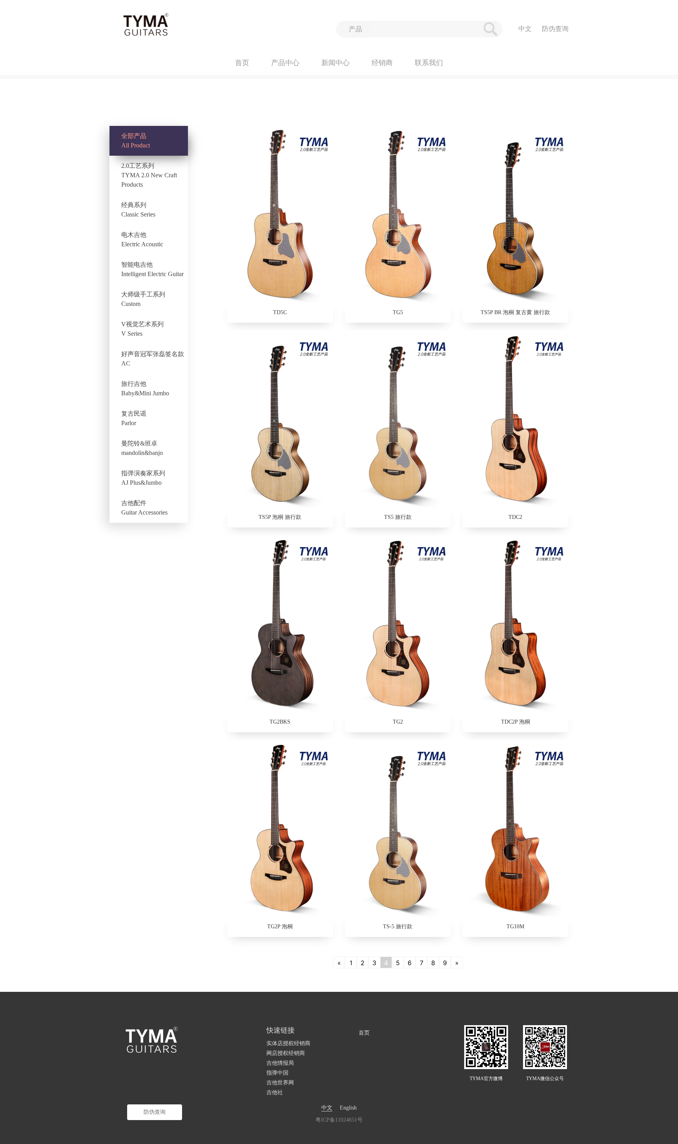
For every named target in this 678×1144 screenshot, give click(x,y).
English (348, 1108)
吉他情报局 (280, 1063)
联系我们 (429, 63)
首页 (242, 63)
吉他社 (274, 1092)
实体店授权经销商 (288, 1043)
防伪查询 (555, 29)
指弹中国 (277, 1073)
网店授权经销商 (285, 1053)
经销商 (382, 63)
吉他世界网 (280, 1083)
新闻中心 (335, 63)
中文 (326, 1108)
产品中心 (285, 63)
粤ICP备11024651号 (339, 1120)
